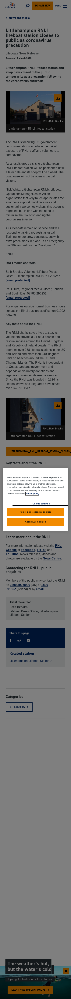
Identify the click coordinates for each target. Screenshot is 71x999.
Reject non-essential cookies (35, 512)
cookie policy (32, 493)
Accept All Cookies (35, 522)
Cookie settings (41, 504)
